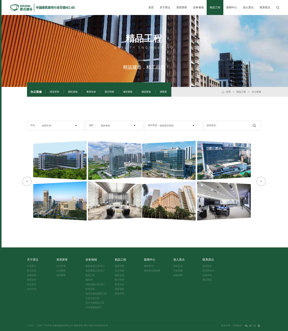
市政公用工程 (93, 298)
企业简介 (31, 266)
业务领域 (198, 7)
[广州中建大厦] (117, 160)
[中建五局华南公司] (226, 160)
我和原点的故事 (152, 270)
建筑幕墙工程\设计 (95, 270)
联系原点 (265, 7)
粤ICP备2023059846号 (95, 325)
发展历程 (31, 275)
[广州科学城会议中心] (226, 201)
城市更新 (127, 92)
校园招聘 (178, 275)
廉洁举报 (207, 280)
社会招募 (178, 270)
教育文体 (91, 92)
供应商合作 (208, 270)
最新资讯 (148, 266)
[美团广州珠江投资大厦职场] (167, 201)
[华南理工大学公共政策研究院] (117, 201)
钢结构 (89, 280)
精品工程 (215, 7)
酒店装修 (146, 92)
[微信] (246, 325)
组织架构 (31, 280)
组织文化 (178, 266)
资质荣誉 (181, 7)
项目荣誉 (61, 275)
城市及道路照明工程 (96, 293)
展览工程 (90, 275)
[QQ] (258, 325)
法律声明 (207, 275)
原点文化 (31, 270)
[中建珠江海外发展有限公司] (58, 201)
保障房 (163, 92)
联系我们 (207, 266)
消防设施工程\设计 (95, 284)
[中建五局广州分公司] (167, 160)
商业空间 (54, 92)
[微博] (250, 325)
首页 (151, 7)
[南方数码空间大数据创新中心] (58, 160)
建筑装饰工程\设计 (95, 266)
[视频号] (254, 325)
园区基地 (73, 92)
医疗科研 (109, 92)
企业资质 (61, 266)
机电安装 (90, 289)
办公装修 (36, 91)
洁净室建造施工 (94, 307)
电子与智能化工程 (95, 303)
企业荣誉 (61, 270)
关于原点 (165, 7)
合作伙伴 (31, 289)
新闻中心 (231, 7)
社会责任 (31, 284)
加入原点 (248, 7)
